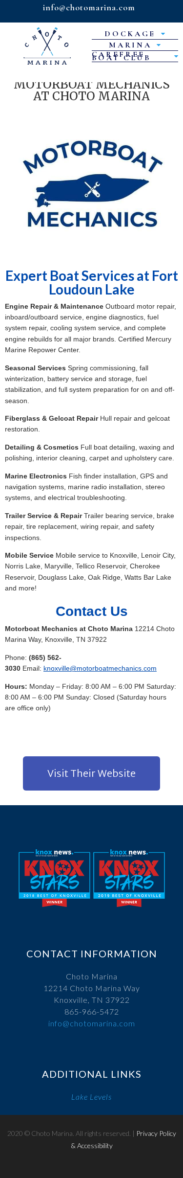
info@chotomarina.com (91, 1023)
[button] (91, 773)
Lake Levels (91, 1096)
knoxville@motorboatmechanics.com (100, 668)
